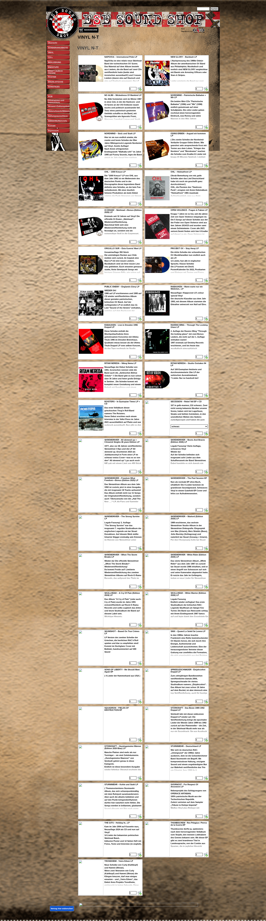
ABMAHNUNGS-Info (57, 121)
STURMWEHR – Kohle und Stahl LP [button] (121, 784)
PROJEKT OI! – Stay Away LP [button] (185, 248)
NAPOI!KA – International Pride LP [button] (120, 57)
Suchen (214, 9)
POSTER (52, 77)
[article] (110, 73)
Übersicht (52, 43)
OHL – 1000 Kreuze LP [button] (115, 172)
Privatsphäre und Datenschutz (56, 101)
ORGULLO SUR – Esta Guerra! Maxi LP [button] (123, 248)
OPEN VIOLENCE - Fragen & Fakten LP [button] (189, 210)
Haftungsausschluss (58, 116)
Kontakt (52, 126)
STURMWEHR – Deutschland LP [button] (186, 746)
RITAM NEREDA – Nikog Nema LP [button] (120, 363)
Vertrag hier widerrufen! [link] (62, 908)
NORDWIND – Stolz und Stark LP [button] (120, 133)
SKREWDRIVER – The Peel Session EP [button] (189, 478)
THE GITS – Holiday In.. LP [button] (117, 823)
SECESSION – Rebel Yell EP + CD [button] (186, 401)
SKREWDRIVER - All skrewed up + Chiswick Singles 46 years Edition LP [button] (122, 441)
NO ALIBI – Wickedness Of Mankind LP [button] (123, 95)
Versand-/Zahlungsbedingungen (63, 106)
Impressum (53, 131)
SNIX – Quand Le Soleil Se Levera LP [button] (188, 631)
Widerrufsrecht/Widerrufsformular (64, 111)
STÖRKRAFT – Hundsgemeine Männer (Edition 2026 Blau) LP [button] (122, 747)
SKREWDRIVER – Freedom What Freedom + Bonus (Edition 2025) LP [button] (121, 479)
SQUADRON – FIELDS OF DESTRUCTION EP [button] (116, 709)
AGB (50, 96)
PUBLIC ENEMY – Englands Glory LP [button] (121, 287)
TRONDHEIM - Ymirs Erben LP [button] (118, 861)
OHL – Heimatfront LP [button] (181, 172)
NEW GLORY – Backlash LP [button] (184, 57)
